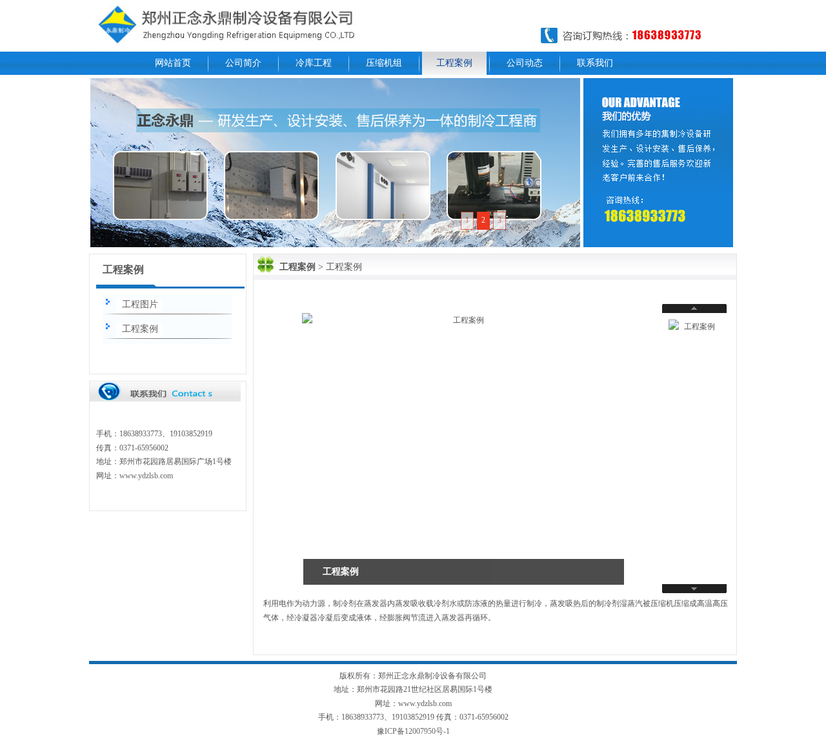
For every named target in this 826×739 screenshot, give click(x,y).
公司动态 (525, 63)
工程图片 (140, 304)
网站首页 (173, 63)
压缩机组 (384, 63)
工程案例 (454, 63)
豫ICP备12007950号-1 (413, 731)
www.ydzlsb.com (146, 475)
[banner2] (335, 162)
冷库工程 (314, 63)
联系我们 (595, 63)
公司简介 (243, 63)
